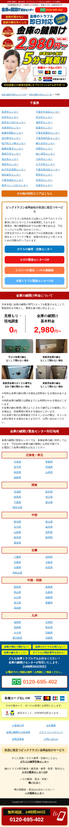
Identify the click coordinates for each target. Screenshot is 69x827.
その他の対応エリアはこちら (34, 193)
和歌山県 (17, 572)
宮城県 (49, 466)
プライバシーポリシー (51, 732)
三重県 (17, 556)
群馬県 (17, 496)
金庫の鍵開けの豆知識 (18, 732)
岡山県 (17, 592)
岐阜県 (17, 537)
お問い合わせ (51, 739)
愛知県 (17, 542)
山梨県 (17, 532)
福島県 (17, 477)
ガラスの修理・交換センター (34, 249)
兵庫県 (17, 567)
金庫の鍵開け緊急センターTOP (14, 94)
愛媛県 (49, 602)
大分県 (17, 632)
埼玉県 (49, 496)
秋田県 (17, 472)
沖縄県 (49, 637)
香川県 (17, 602)
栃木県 (49, 491)
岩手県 (17, 466)
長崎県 (17, 627)
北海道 (17, 461)
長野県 (49, 532)
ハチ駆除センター (34, 793)
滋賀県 (49, 556)
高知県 (17, 607)
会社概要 (51, 725)
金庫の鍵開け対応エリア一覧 (40, 94)
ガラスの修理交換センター (34, 761)
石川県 (17, 526)
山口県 (17, 597)
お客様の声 (18, 725)
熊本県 (49, 627)
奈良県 (49, 567)
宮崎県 (49, 632)
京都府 (17, 562)
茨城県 (17, 491)
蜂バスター (35, 782)
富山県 (49, 521)
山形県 (49, 472)
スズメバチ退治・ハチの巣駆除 (34, 270)
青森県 (49, 461)
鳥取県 (17, 586)
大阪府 (49, 562)
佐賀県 (49, 622)
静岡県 (49, 537)
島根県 (49, 586)
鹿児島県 (17, 637)
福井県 (49, 526)
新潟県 (17, 521)
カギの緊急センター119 (34, 259)
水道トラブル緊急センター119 (34, 280)
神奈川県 (17, 507)
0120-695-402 (54, 10)
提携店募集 (18, 739)
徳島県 (49, 597)
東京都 (49, 502)
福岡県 (17, 622)
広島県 (49, 592)
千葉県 (17, 502)
